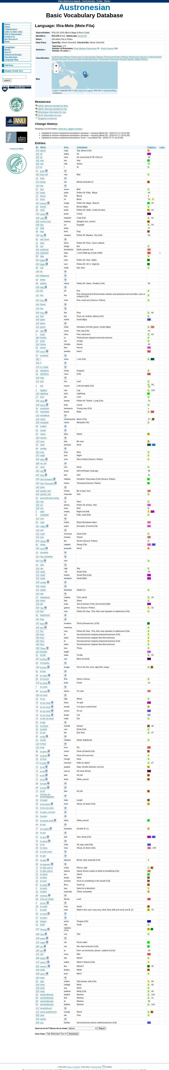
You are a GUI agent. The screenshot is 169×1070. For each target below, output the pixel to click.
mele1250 (82, 36)
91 (37, 671)
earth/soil (44, 249)
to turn (43, 903)
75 (37, 718)
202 (37, 561)
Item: (66, 147)
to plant (43, 816)
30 (37, 430)
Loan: (162, 147)
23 (37, 196)
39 (37, 691)
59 (37, 426)
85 (37, 679)
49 (37, 804)
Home (7, 24)
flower (43, 304)
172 (37, 683)
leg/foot (43, 390)
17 (37, 397)
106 (37, 586)
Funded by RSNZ (16, 149)
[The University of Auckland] (16, 90)
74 (37, 791)
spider (43, 590)
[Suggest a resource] (47, 118)
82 (37, 239)
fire (41, 291)
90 (37, 722)
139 (37, 218)
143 (37, 291)
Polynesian (114, 59)
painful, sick (45, 491)
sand (42, 534)
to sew (43, 837)
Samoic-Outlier (134, 59)
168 (37, 225)
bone (42, 199)
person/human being (49, 498)
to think (43, 892)
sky (41, 568)
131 (37, 214)
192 (37, 160)
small (42, 572)
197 (37, 475)
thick (42, 624)
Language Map (11, 60)
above (43, 150)
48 (37, 848)
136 (37, 985)
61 (37, 347)
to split (43, 860)
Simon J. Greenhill (73, 1067)
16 (37, 371)
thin (42, 628)
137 (37, 659)
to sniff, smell (46, 852)
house (43, 347)
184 (37, 338)
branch (43, 203)
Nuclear (123, 59)
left (41, 386)
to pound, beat (46, 821)
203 (37, 541)
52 (37, 874)
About (7, 27)
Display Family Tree (13, 71)
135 (37, 393)
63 (37, 434)
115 (37, 519)
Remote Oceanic (67, 59)
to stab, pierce (46, 868)
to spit (43, 856)
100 (37, 991)
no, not (43, 463)
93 (37, 820)
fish (41, 295)
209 (37, 479)
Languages (9, 47)
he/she (43, 338)
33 (37, 800)
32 (37, 921)
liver (42, 397)
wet (41, 954)
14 (37, 178)
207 (37, 929)
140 (37, 235)
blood (42, 196)
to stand (43, 874)
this (41, 631)
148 (37, 970)
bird (42, 189)
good (42, 319)
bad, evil (44, 174)
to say (43, 824)
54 (37, 408)
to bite (43, 655)
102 (37, 505)
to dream (44, 726)
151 (37, 327)
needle (43, 448)
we (41, 947)
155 (37, 401)
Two (42, 934)
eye (42, 268)
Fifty (42, 287)
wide (42, 978)
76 (37, 808)
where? (43, 966)
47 (37, 918)
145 (37, 582)
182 (37, 359)
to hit (42, 767)
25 (37, 445)
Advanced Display (13, 55)
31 (37, 925)
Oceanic (143, 57)
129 (37, 419)
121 (37, 534)
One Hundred (46, 479)
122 (37, 942)
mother (43, 426)
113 (37, 203)
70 (37, 841)
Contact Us (9, 37)
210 (37, 483)
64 (37, 824)
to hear (43, 759)
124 (37, 537)
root (42, 519)
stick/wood (45, 597)
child (42, 210)
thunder (43, 652)
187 (37, 619)
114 (37, 381)
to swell (43, 885)
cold (42, 218)
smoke (43, 582)
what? (43, 958)
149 (37, 508)
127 (37, 1008)
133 (37, 502)
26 (37, 331)
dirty (42, 228)
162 (37, 471)
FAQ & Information (13, 34)
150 (37, 1019)
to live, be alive (47, 808)
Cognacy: (151, 147)
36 (37, 856)
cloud (42, 214)
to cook (43, 691)
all (41, 154)
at (41, 167)
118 (37, 323)
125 (37, 530)
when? (43, 962)
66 (37, 899)
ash (42, 164)
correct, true (45, 221)
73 (37, 877)
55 (37, 994)
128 (37, 568)
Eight (42, 260)
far (41, 271)
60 (37, 280)
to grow (43, 751)
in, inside (44, 367)
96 (37, 231)
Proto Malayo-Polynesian (85, 48)
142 (37, 344)
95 (37, 736)
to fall (42, 737)
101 (37, 747)
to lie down (45, 804)
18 (37, 207)
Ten (42, 608)
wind (42, 985)
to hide (43, 763)
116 (37, 304)
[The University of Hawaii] (16, 105)
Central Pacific (81, 59)
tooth (42, 925)
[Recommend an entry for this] (65, 171)
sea (42, 537)
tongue (43, 921)
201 (37, 300)
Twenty (43, 929)
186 (37, 1022)
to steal (43, 877)
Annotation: (82, 147)
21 (37, 892)
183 (37, 634)
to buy (43, 671)
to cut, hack (45, 703)
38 (37, 675)
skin (42, 565)
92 (37, 812)
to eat (42, 732)
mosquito (44, 422)
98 (37, 256)
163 (37, 452)
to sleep (43, 848)
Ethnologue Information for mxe (52, 112)
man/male (44, 408)
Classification (10, 57)
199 (37, 648)
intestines (44, 371)
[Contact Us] (103, 1067)
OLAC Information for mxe (49, 115)
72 (37, 767)
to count (43, 695)
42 (37, 881)
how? (42, 352)
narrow (43, 438)
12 (37, 565)
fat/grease (44, 276)
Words (7, 50)
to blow (43, 659)
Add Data (8, 65)
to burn (43, 667)
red (41, 508)
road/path (44, 515)
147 (37, 193)
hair (42, 331)
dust (42, 243)
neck (42, 445)
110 (37, 590)
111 (37, 295)
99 (37, 283)
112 (37, 526)
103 (37, 415)
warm (42, 938)
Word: (43, 147)
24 (37, 341)
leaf (42, 381)
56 (37, 210)
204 (37, 260)
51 (37, 844)
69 (37, 787)
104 (37, 276)
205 (37, 459)
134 (37, 652)
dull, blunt (44, 239)
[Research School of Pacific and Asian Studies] (16, 122)
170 (37, 962)
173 (37, 167)
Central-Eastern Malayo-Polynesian (98, 57)
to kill (42, 791)
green (43, 327)
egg (42, 256)
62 (37, 615)
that (42, 611)
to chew (43, 676)
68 (37, 448)
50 (37, 726)
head (42, 341)
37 (37, 732)
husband (44, 355)
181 (37, 966)
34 (37, 699)
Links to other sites (13, 32)
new (42, 452)
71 (37, 868)
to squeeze (45, 864)
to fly (42, 747)
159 (37, 978)
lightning (44, 393)
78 (37, 702)
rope (42, 522)
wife (42, 981)
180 (37, 271)
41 (37, 655)
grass (42, 323)
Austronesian (88, 1)
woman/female (46, 994)
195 (37, 463)
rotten (42, 526)
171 (37, 763)
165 (37, 174)
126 (37, 378)
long (42, 401)
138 (37, 938)
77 (37, 828)
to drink (43, 729)
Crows (100, 1)
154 (37, 548)
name (42, 434)
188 (37, 958)
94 (37, 895)
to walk (43, 910)
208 (37, 287)
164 (37, 319)
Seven (43, 541)
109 (37, 422)
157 (37, 623)
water (42, 942)
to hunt (43, 788)
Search (7, 52)
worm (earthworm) (48, 1012)
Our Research (11, 39)
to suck (43, 881)
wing (42, 991)
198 (37, 934)
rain (42, 502)
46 (37, 833)
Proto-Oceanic (107, 48)
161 (37, 556)
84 (37, 816)
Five (42, 300)
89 (37, 783)
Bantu (107, 1)
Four (42, 313)
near (42, 441)
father (42, 280)
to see (43, 833)
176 (37, 182)
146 (37, 164)
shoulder (44, 552)
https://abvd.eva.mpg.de (69, 1)
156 (37, 627)
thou (42, 634)
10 (37, 228)
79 (37, 597)
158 (37, 438)
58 (37, 981)
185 (37, 946)
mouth (43, 430)
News (7, 42)
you (42, 1022)
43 (37, 246)
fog (41, 308)
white (42, 970)
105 (37, 604)
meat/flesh (45, 415)
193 (37, 363)
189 (37, 974)
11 (37, 243)
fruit (42, 316)
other (42, 487)
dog (42, 231)
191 (37, 154)
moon (42, 419)
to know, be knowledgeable (47, 795)
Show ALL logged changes (70, 129)
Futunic (144, 59)
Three (43, 648)
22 (37, 740)
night (42, 455)
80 (37, 860)
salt (41, 530)
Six (41, 561)
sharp (42, 544)
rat (41, 505)
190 (37, 487)
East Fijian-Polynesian (99, 59)
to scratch (44, 829)
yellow (43, 1019)
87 (37, 885)
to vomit (43, 906)
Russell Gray (96, 1067)
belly (42, 178)
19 (37, 552)
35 (37, 906)
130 (37, 594)
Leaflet (55, 90)
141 (37, 954)
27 (37, 467)
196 (37, 695)
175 (37, 150)
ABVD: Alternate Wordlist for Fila (52, 109)
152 (37, 572)
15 (37, 199)
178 (37, 611)
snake (43, 586)
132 (37, 308)
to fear (43, 740)
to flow (43, 744)
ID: (37, 147)
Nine (42, 459)
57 (37, 355)
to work (43, 914)
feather (43, 283)
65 (37, 522)
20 (37, 795)
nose (42, 467)
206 (37, 608)
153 (37, 186)
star (42, 594)
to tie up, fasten (47, 899)
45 (37, 268)
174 (37, 367)
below (43, 182)
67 (37, 837)
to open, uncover (47, 812)
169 (37, 1015)
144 (37, 667)
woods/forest (46, 1008)
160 (37, 491)
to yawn (43, 918)
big (41, 186)
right (42, 511)
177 (37, 631)
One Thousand (47, 483)
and (42, 160)
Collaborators (10, 29)
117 (37, 316)
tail (41, 604)
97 (37, 189)
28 (37, 663)
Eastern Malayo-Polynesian (126, 57)
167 (37, 455)
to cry (42, 699)
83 (37, 913)
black (42, 193)
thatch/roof (45, 615)
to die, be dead (47, 718)
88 (37, 864)
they (42, 619)
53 (37, 498)
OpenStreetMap (110, 90)
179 (37, 441)
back (42, 171)
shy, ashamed (46, 556)
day (42, 225)
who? (42, 974)
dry (41, 235)
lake (42, 378)
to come (43, 687)
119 (37, 249)
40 (37, 729)
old (41, 471)
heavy (43, 344)
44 (37, 759)
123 (37, 744)
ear (41, 246)
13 (37, 171)
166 (37, 221)
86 (37, 751)
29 (37, 852)
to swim (43, 888)
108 (37, 405)
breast (43, 207)
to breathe (44, 663)
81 (37, 544)
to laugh (44, 800)
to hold (43, 784)
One (42, 475)
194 (37, 351)
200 (37, 312)
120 (37, 601)
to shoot (43, 841)
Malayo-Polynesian (72, 57)
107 (37, 1012)
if (40, 363)
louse (42, 405)
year (42, 1015)
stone (42, 601)
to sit (42, 844)
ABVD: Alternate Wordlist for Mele (53, 106)
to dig (42, 722)
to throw (43, 896)
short (42, 549)
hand (42, 334)
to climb (43, 683)
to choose (44, 679)
